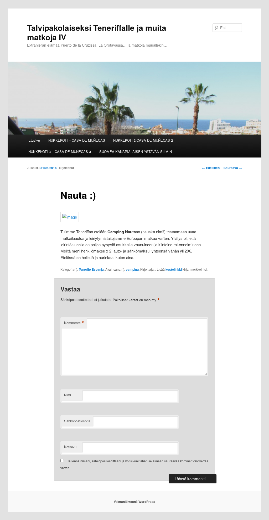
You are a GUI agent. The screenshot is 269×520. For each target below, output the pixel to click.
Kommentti (74, 323)
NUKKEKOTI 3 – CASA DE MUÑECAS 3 (59, 151)
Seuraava (233, 167)
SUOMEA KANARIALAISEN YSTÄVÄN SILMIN (135, 151)
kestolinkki (173, 269)
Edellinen (211, 167)
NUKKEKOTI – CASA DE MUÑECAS (76, 140)
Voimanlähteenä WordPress (134, 501)
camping (132, 269)
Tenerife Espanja (91, 269)
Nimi (67, 394)
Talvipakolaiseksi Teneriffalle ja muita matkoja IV (96, 32)
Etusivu (34, 140)
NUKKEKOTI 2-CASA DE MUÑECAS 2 (143, 140)
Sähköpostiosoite (77, 420)
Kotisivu (70, 446)
